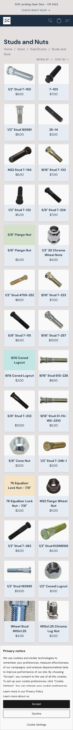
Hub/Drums (38, 49)
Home (8, 49)
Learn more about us (16, 696)
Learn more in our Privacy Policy (23, 691)
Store (21, 49)
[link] (37, 10)
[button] (7, 20)
